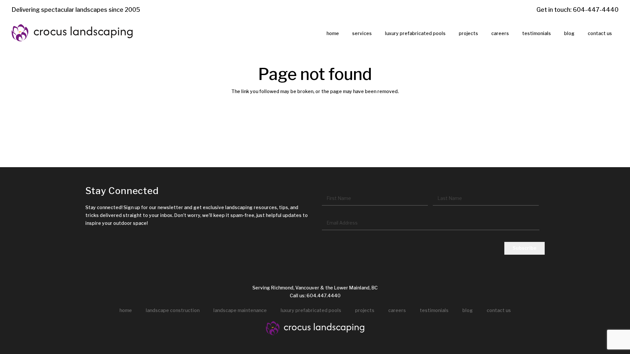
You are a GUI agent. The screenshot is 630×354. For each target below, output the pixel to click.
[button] (376, 33)
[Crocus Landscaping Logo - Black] (72, 33)
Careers (397, 310)
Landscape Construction (173, 310)
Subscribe (524, 248)
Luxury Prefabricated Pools (311, 310)
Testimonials (434, 310)
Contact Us (499, 310)
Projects (364, 310)
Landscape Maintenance (240, 310)
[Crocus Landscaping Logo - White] (315, 328)
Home (125, 310)
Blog (467, 310)
